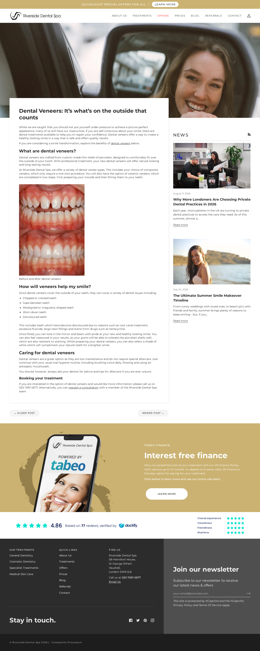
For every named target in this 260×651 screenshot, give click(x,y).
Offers (63, 568)
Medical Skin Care (21, 574)
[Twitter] (138, 620)
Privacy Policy (182, 605)
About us (65, 555)
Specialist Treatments (24, 568)
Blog (62, 580)
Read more (180, 225)
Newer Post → (153, 413)
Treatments (67, 561)
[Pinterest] (145, 620)
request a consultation (83, 387)
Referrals (65, 586)
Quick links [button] (68, 549)
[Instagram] (152, 620)
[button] (119, 16)
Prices (63, 574)
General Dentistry (21, 555)
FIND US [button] (114, 549)
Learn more (167, 493)
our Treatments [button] (22, 549)
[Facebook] (130, 620)
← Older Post (24, 413)
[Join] (245, 593)
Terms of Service (210, 605)
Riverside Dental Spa (26, 642)
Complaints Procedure (66, 642)
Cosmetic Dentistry (23, 561)
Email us (115, 581)
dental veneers (120, 143)
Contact (64, 592)
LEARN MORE (165, 4)
